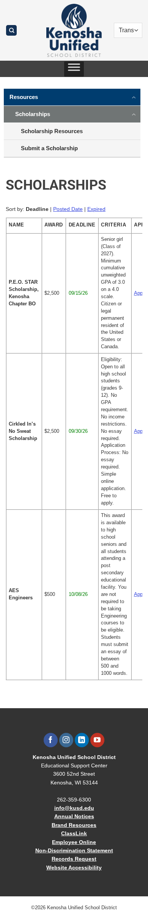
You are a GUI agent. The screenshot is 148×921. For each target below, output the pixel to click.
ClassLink (74, 833)
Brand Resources (74, 825)
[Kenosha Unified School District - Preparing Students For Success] (74, 30)
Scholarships (32, 114)
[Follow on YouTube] (97, 740)
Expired (96, 209)
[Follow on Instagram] (66, 740)
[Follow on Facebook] (51, 740)
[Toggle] (134, 97)
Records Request (74, 859)
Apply (140, 293)
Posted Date (68, 209)
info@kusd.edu (74, 808)
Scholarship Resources (52, 131)
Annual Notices (74, 816)
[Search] (11, 30)
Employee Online (74, 842)
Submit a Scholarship (49, 148)
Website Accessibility (74, 867)
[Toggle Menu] (74, 69)
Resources (23, 97)
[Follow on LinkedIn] (82, 740)
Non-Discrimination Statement (74, 850)
